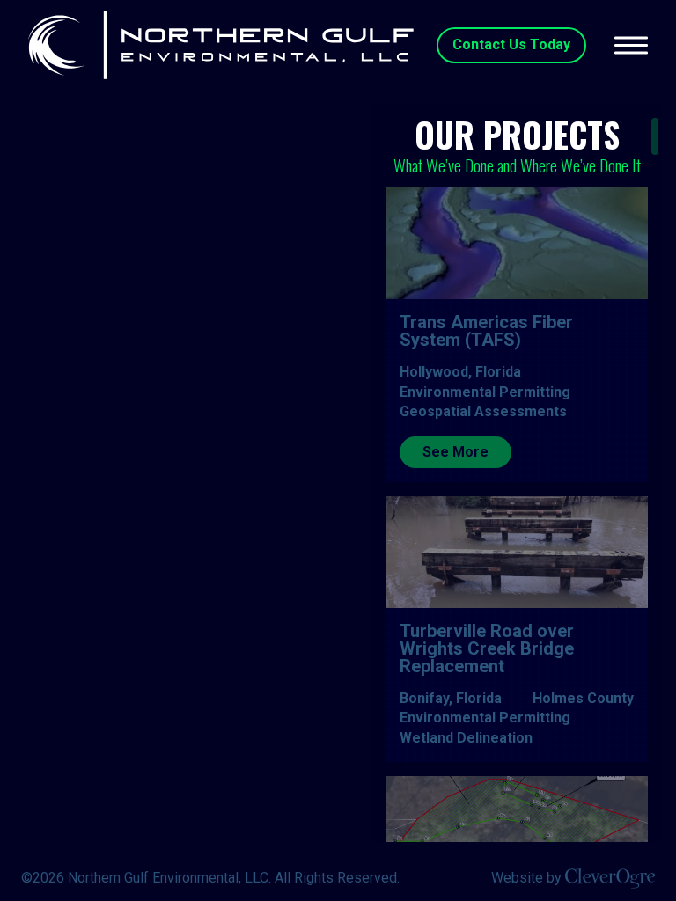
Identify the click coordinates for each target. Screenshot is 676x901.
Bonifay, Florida (451, 698)
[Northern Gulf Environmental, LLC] (221, 45)
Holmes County (583, 698)
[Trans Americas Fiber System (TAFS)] (517, 243)
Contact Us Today (511, 44)
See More (455, 451)
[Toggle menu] (631, 45)
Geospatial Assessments (483, 411)
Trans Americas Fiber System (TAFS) (486, 330)
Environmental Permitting (485, 392)
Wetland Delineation (466, 737)
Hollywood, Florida (460, 371)
